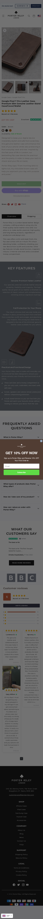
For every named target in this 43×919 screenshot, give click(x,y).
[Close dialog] (41, 441)
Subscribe (21, 472)
